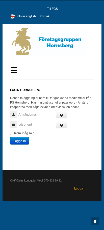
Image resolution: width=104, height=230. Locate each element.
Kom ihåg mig (24, 133)
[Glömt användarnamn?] (61, 114)
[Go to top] (95, 221)
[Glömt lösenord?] (61, 124)
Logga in (19, 140)
